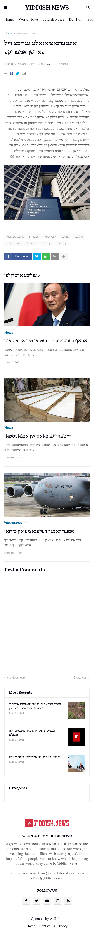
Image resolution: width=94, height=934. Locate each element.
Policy (63, 926)
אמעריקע (33, 236)
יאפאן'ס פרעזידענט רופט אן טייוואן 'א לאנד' (46, 340)
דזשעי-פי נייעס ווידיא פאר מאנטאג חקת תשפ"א (32, 732)
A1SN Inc (56, 919)
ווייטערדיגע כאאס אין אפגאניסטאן (37, 435)
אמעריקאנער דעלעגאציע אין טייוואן (39, 531)
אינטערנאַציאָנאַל (26, 33)
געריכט (65, 236)
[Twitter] (17, 73)
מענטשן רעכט (14, 243)
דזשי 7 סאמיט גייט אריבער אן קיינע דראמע (34, 757)
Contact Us (47, 926)
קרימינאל (61, 243)
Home (9, 19)
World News (28, 19)
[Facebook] (11, 73)
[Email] (24, 73)
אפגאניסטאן (50, 236)
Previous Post (16, 677)
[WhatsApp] (46, 256)
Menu (6, 7)
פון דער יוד (46, 243)
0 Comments (60, 64)
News (8, 332)
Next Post (80, 677)
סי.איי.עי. (31, 243)
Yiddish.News (47, 7)
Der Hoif (76, 19)
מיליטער (78, 236)
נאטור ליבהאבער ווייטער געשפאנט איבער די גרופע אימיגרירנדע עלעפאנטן (35, 706)
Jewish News (53, 19)
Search (88, 7)
